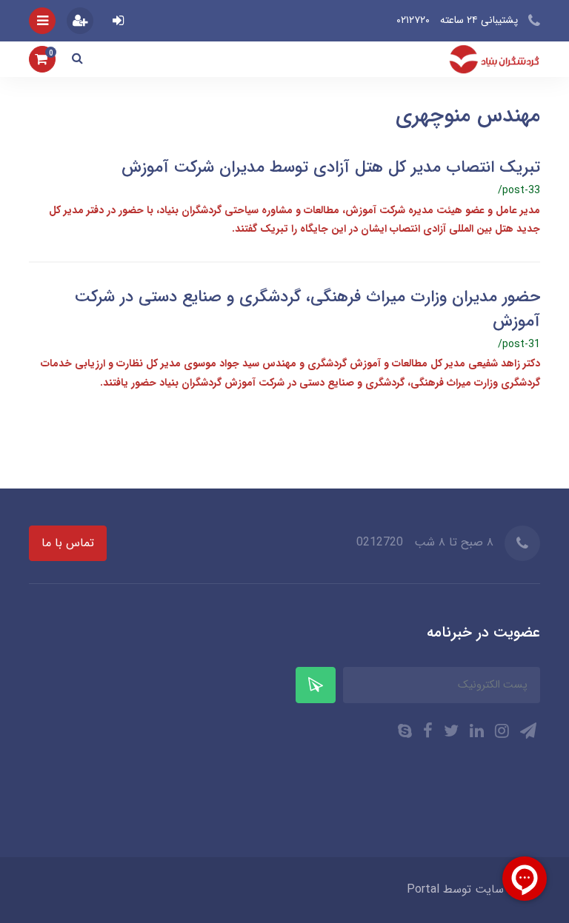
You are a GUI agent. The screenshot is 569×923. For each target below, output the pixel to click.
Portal (423, 889)
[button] (77, 59)
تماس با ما (67, 543)
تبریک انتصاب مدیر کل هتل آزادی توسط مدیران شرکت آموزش (331, 167)
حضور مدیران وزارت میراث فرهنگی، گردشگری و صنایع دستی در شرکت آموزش (307, 309)
